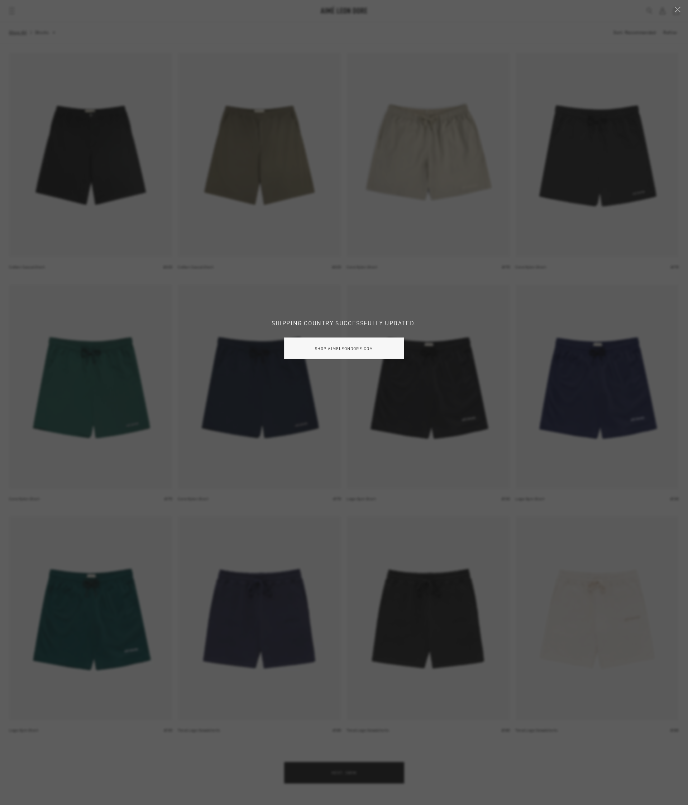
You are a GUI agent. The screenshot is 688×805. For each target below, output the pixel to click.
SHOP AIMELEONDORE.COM (344, 348)
